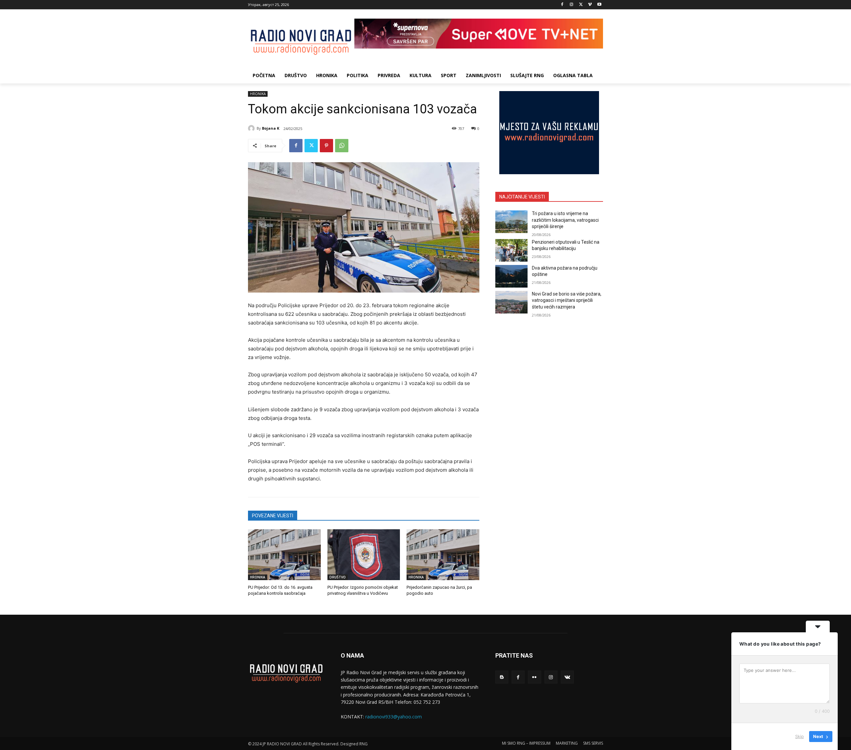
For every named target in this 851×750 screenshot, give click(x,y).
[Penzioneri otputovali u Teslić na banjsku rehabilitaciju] (511, 250)
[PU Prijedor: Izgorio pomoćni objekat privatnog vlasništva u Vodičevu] (363, 554)
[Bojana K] (252, 128)
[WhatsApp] (341, 145)
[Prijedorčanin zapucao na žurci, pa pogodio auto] (443, 554)
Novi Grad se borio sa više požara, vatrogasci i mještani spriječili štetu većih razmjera (566, 300)
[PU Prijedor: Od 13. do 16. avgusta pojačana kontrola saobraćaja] (284, 554)
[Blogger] (501, 677)
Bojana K (270, 128)
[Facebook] (562, 5)
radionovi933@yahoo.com (393, 716)
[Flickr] (534, 677)
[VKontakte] (567, 677)
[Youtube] (599, 5)
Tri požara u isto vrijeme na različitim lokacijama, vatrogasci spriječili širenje (565, 220)
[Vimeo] (590, 5)
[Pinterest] (326, 145)
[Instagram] (571, 5)
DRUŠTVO (337, 577)
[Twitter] (581, 5)
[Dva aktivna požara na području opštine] (511, 276)
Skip (799, 736)
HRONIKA (258, 93)
